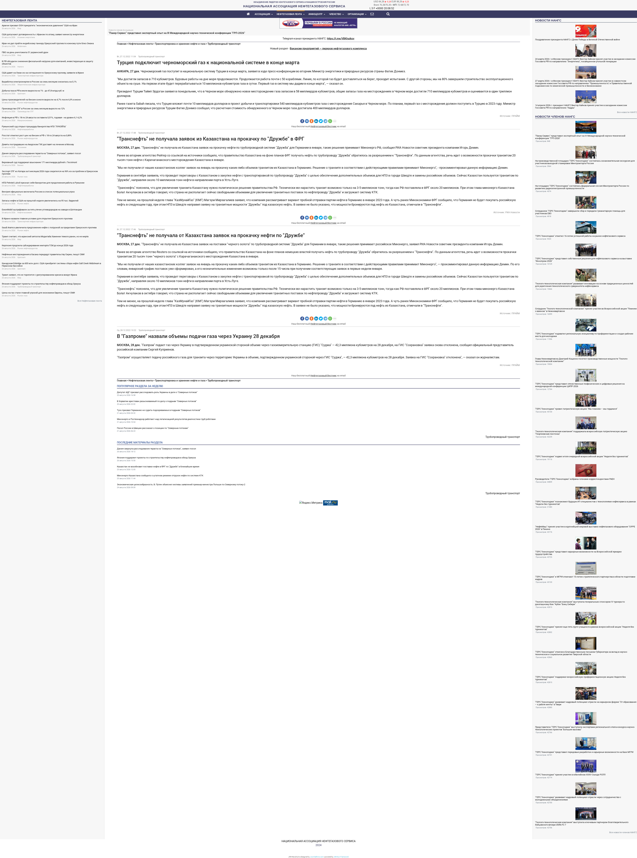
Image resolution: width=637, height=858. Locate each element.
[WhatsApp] (330, 121)
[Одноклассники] (312, 121)
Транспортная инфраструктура (30, 76)
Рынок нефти (23, 204)
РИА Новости (512, 212)
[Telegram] (325, 121)
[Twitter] (321, 121)
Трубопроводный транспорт (29, 156)
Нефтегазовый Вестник (323, 126)
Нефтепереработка (25, 129)
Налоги (20, 67)
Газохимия (21, 147)
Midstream (22, 46)
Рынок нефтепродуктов (27, 103)
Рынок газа (22, 177)
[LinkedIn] (316, 121)
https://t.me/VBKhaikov (340, 38)
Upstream (21, 94)
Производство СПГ (25, 111)
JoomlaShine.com (317, 857)
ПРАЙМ (516, 116)
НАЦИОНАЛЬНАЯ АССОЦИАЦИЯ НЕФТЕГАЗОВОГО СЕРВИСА (318, 841)
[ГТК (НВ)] (318, 23)
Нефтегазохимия (24, 213)
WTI (395, 5)
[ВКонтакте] (307, 121)
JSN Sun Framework (341, 857)
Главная (121, 43)
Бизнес (20, 165)
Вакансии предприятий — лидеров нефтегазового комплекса (328, 48)
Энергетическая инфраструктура (31, 85)
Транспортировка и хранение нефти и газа (180, 43)
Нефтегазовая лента (141, 43)
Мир (19, 28)
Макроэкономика (24, 120)
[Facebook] (302, 121)
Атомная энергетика (26, 37)
